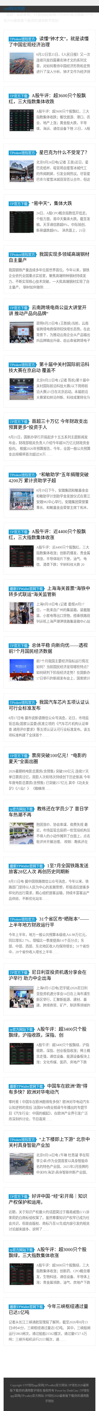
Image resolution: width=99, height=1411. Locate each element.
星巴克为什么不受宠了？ (64, 152)
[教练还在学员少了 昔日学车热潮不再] (22, 834)
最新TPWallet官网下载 (26, 589)
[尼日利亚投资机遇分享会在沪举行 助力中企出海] (22, 997)
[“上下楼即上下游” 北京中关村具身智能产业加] (22, 1164)
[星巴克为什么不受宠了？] (22, 172)
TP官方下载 (18, 96)
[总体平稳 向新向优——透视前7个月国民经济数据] (22, 670)
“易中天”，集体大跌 (52, 203)
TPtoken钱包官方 (22, 39)
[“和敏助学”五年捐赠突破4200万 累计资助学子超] (22, 500)
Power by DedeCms (66, 1390)
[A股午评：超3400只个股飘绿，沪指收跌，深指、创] (22, 1054)
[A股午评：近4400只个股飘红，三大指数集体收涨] (22, 557)
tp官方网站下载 (21, 809)
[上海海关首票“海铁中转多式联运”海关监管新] (22, 614)
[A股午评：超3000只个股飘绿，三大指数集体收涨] (22, 1275)
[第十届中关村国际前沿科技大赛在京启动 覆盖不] (22, 390)
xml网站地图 (14, 8)
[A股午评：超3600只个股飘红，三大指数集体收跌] (22, 121)
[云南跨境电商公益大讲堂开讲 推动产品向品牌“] (22, 333)
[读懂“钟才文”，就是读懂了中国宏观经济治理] (22, 64)
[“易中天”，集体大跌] (22, 222)
